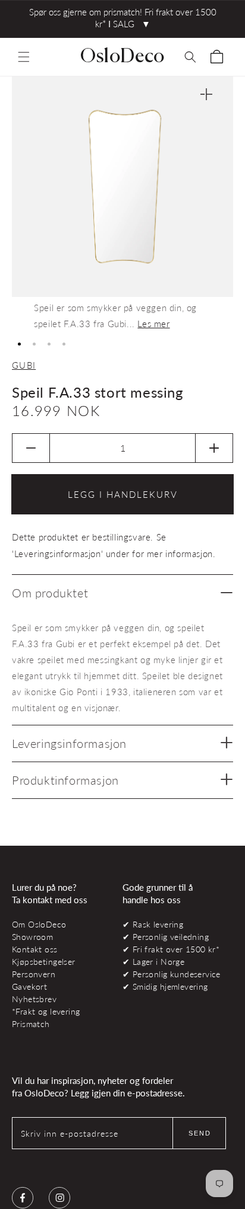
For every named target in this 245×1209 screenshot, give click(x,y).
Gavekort (29, 986)
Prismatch (31, 1024)
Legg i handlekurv (123, 494)
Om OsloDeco (39, 924)
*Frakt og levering (46, 1011)
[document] (122, 204)
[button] (24, 57)
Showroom (32, 937)
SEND (200, 1133)
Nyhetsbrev (34, 999)
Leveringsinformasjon (69, 743)
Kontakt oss (35, 949)
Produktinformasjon (65, 780)
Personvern (33, 974)
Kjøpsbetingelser (44, 962)
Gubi (24, 365)
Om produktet (50, 593)
